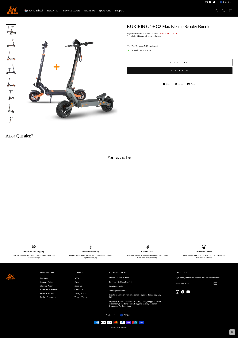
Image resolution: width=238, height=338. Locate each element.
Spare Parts (105, 10)
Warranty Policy (46, 282)
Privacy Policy (80, 293)
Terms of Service (81, 297)
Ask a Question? (19, 135)
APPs (77, 278)
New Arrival (53, 10)
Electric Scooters (71, 10)
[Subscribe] (215, 283)
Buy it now (179, 71)
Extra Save (89, 10)
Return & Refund (47, 293)
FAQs (77, 282)
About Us (78, 286)
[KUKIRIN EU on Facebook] (182, 292)
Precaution (44, 278)
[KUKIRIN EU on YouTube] (188, 292)
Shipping (140, 36)
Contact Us (79, 290)
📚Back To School (33, 10)
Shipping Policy (46, 286)
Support (119, 10)
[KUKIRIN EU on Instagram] (177, 292)
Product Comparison (48, 297)
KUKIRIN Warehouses (49, 290)
